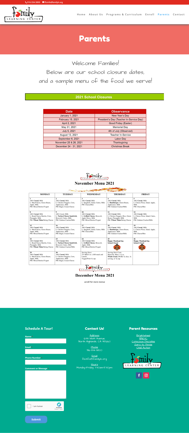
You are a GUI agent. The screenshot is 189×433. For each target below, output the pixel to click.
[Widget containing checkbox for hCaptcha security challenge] (44, 406)
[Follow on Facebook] (139, 375)
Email (29, 347)
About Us (96, 14)
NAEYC (143, 338)
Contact (179, 14)
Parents (164, 14)
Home (81, 14)
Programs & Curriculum (124, 14)
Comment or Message (37, 368)
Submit (36, 419)
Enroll (149, 14)
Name (29, 336)
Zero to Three (143, 344)
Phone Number (33, 358)
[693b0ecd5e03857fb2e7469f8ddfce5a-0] (94, 276)
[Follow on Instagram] (146, 375)
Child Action (143, 347)
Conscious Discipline (143, 341)
